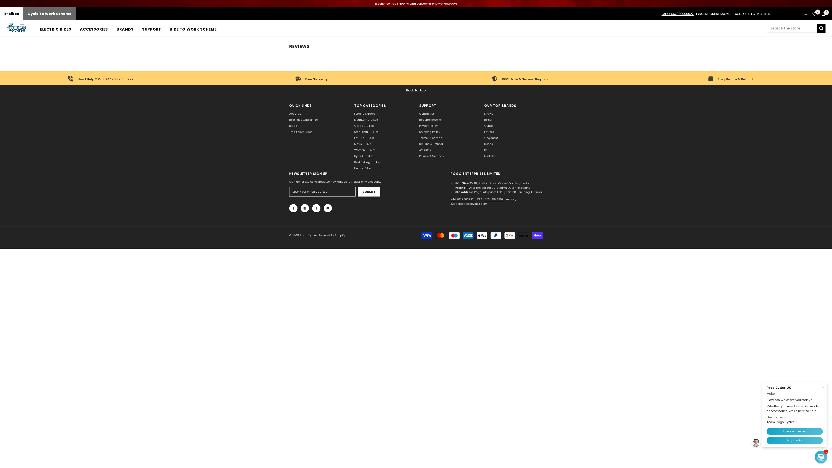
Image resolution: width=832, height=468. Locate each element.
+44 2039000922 (462, 199)
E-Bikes (11, 13)
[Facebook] (293, 208)
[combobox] (792, 28)
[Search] (796, 28)
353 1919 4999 (494, 199)
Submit (368, 192)
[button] (821, 457)
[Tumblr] (316, 208)
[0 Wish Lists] (814, 14)
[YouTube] (328, 208)
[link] (101, 79)
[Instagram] (305, 208)
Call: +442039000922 (677, 14)
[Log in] (806, 14)
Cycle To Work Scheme (50, 13)
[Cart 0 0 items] (823, 14)
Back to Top (416, 90)
